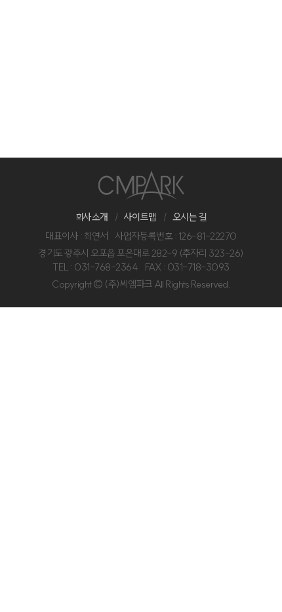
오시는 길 (189, 217)
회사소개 (91, 217)
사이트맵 (140, 217)
